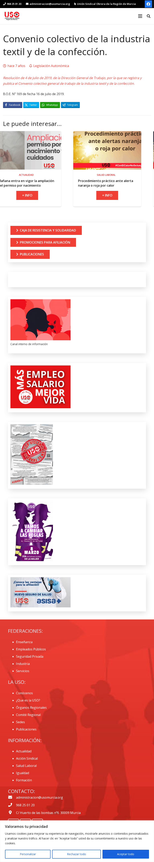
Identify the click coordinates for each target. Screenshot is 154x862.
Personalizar (28, 854)
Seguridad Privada (29, 656)
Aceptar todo (125, 854)
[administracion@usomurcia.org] (12, 797)
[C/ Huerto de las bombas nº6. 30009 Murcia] (12, 813)
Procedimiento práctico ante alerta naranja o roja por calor (78, 183)
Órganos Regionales (31, 707)
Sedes (20, 722)
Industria (23, 663)
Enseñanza (24, 642)
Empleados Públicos (31, 649)
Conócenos (24, 693)
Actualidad (23, 751)
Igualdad (22, 773)
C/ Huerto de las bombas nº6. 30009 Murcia (48, 813)
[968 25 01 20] (12, 805)
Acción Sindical (27, 758)
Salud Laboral (26, 765)
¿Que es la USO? (28, 700)
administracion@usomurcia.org (39, 797)
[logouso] (12, 16)
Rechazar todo (76, 854)
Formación (24, 780)
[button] (149, 16)
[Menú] (140, 16)
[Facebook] (148, 4)
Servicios (22, 671)
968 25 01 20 (25, 805)
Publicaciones (26, 729)
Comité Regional (28, 715)
